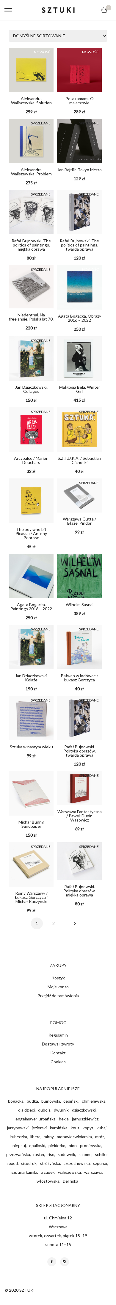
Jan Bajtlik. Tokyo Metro (79, 169)
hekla (64, 1118)
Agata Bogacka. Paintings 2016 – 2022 (31, 606)
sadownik (66, 1154)
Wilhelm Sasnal (79, 604)
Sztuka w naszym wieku (31, 746)
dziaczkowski (84, 1109)
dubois (44, 1109)
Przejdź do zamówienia (58, 995)
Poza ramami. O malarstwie (79, 100)
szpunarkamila (24, 1172)
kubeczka (18, 1136)
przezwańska (18, 1154)
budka (32, 1101)
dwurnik (61, 1109)
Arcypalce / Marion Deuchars (31, 460)
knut (75, 1127)
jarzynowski (18, 1127)
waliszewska (69, 1172)
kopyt (88, 1127)
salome (85, 1154)
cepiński (71, 1101)
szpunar (100, 1163)
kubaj (101, 1127)
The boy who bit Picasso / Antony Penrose (31, 533)
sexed (12, 1163)
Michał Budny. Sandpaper (31, 824)
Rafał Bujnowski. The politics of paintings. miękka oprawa (31, 245)
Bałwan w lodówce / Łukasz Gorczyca (79, 677)
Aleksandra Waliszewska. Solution (31, 100)
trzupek (47, 1172)
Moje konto (58, 986)
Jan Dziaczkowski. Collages (31, 389)
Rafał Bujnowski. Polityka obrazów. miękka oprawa (79, 890)
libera (35, 1136)
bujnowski (50, 1101)
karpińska (59, 1127)
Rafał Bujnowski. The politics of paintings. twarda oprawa (79, 245)
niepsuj (19, 1145)
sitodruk (29, 1163)
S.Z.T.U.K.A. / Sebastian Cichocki (79, 460)
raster (38, 1154)
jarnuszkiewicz (85, 1118)
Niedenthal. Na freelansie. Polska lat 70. (31, 316)
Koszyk (58, 977)
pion (73, 1145)
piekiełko (56, 1145)
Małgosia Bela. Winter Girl (79, 389)
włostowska (48, 1181)
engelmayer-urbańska (35, 1118)
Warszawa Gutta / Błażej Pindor (79, 521)
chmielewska (94, 1101)
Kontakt (58, 1052)
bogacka (15, 1101)
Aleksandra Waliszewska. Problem (31, 171)
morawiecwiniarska (74, 1136)
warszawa (93, 1172)
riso (51, 1154)
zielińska (70, 1181)
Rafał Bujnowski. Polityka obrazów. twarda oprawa (79, 751)
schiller (101, 1154)
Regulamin (58, 1034)
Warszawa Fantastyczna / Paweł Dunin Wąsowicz (79, 815)
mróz (99, 1136)
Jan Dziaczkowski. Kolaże (31, 677)
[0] (104, 10)
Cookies (58, 1061)
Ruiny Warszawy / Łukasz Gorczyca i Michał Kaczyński (31, 897)
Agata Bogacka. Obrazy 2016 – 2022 (79, 318)
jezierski (39, 1127)
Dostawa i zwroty (58, 1043)
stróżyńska (50, 1163)
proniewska (90, 1145)
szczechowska (76, 1163)
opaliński (37, 1145)
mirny (49, 1136)
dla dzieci (26, 1109)
